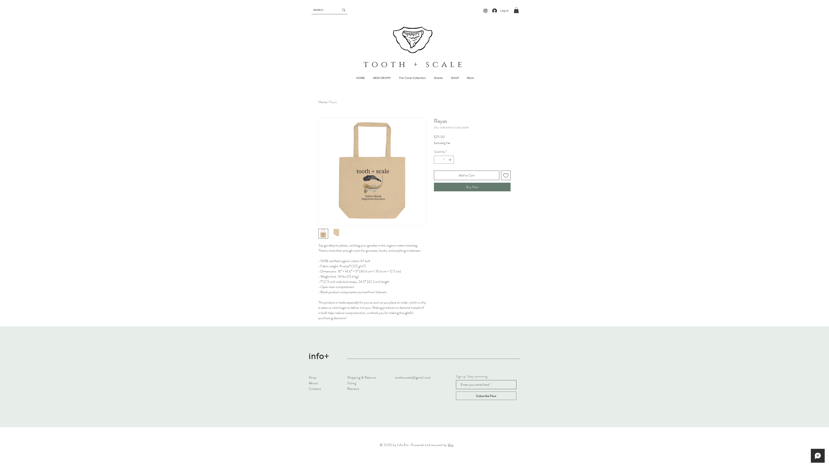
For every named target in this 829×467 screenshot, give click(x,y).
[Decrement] (437, 159)
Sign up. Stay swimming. (472, 376)
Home (322, 101)
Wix (450, 444)
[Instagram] (485, 10)
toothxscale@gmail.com (413, 377)
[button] (516, 10)
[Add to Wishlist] (506, 175)
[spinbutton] (444, 159)
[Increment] (450, 159)
